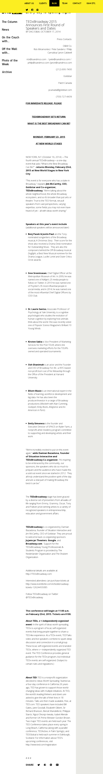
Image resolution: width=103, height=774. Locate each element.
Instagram (37, 10)
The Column (9, 21)
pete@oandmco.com (59, 59)
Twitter (27, 10)
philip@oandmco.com (38, 62)
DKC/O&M (34, 31)
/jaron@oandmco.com (61, 62)
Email (57, 765)
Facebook (32, 10)
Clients (43, 3)
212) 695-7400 (64, 69)
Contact (77, 3)
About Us (29, 3)
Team (64, 3)
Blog (54, 3)
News (5, 29)
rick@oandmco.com (36, 59)
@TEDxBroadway (34, 597)
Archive (7, 72)
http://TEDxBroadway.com (39, 573)
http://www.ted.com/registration (41, 744)
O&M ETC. (91, 3)
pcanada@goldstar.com (60, 89)
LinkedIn (51, 765)
